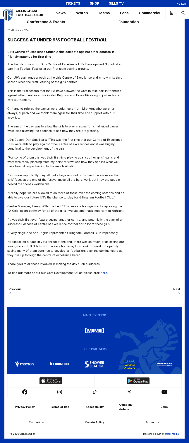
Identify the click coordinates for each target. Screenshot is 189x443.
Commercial (149, 13)
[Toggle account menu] (171, 13)
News (61, 13)
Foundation (128, 22)
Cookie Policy (94, 422)
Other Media (172, 433)
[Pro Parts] (164, 364)
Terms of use (59, 407)
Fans (124, 13)
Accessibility (94, 407)
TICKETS (73, 3)
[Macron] (24, 364)
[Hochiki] (59, 364)
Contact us (36, 422)
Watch (82, 13)
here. (104, 273)
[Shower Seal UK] (94, 364)
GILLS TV (116, 3)
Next (176, 289)
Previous (15, 289)
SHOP (94, 3)
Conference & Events (46, 22)
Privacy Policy (25, 407)
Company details (126, 407)
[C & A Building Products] (129, 364)
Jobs (164, 407)
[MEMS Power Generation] (94, 330)
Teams (104, 13)
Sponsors (152, 422)
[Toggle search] (183, 13)
